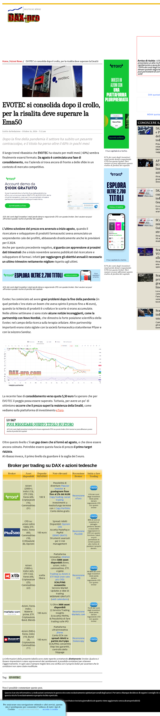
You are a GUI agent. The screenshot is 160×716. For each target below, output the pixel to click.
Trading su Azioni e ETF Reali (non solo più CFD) (60, 576)
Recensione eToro (78, 497)
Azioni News (16, 61)
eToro (59, 410)
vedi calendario (60, 599)
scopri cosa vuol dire (29, 709)
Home (5, 61)
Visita (93, 488)
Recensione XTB (78, 577)
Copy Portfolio (62, 508)
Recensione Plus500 (78, 532)
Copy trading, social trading (60, 498)
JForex (60, 632)
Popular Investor (62, 487)
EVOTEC (14, 677)
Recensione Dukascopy (78, 639)
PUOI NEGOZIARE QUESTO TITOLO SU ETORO (40, 424)
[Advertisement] (105, 29)
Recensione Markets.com (78, 613)
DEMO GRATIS (59, 535)
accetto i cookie (50, 709)
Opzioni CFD (64, 525)
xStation (65, 556)
